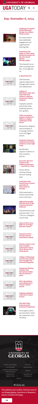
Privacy (19, 378)
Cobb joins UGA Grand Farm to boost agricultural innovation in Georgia (27, 185)
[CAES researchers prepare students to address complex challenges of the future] (9, 125)
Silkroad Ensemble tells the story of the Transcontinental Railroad (26, 204)
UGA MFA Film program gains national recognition (27, 305)
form (21, 395)
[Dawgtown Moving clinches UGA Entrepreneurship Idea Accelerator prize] (9, 272)
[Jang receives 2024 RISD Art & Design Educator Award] (9, 225)
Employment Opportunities (10, 375)
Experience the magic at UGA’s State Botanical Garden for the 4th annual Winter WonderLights (27, 56)
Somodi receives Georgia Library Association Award (26, 235)
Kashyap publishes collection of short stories (26, 295)
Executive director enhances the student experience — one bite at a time (26, 163)
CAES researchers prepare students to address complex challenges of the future (26, 119)
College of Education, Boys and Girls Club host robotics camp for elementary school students (26, 95)
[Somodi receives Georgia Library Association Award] (9, 236)
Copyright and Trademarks (27, 375)
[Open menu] (33, 8)
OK (7, 400)
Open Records (28, 367)
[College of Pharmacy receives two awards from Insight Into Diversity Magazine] (9, 260)
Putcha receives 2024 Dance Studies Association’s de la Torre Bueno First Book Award (27, 247)
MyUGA (27, 370)
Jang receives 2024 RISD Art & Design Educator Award (26, 224)
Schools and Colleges (10, 364)
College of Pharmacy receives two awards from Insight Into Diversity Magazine (26, 259)
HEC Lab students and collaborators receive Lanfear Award (26, 284)
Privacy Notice (10, 392)
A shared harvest (25, 76)
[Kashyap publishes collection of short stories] (9, 296)
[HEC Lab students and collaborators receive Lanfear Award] (9, 285)
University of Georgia (19, 349)
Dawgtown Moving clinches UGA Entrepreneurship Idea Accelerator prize (26, 271)
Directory (28, 364)
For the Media (10, 367)
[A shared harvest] (9, 81)
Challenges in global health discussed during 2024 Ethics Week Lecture (26, 31)
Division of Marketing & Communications (10, 370)
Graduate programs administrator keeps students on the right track (27, 142)
